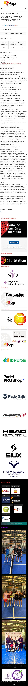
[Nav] (1, 8)
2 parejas (4, 47)
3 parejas (12, 47)
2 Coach (21, 47)
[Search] (26, 8)
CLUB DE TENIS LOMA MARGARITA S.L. (11, 63)
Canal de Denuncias (9, 681)
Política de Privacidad (18, 681)
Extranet (3, 681)
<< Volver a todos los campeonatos (9, 13)
